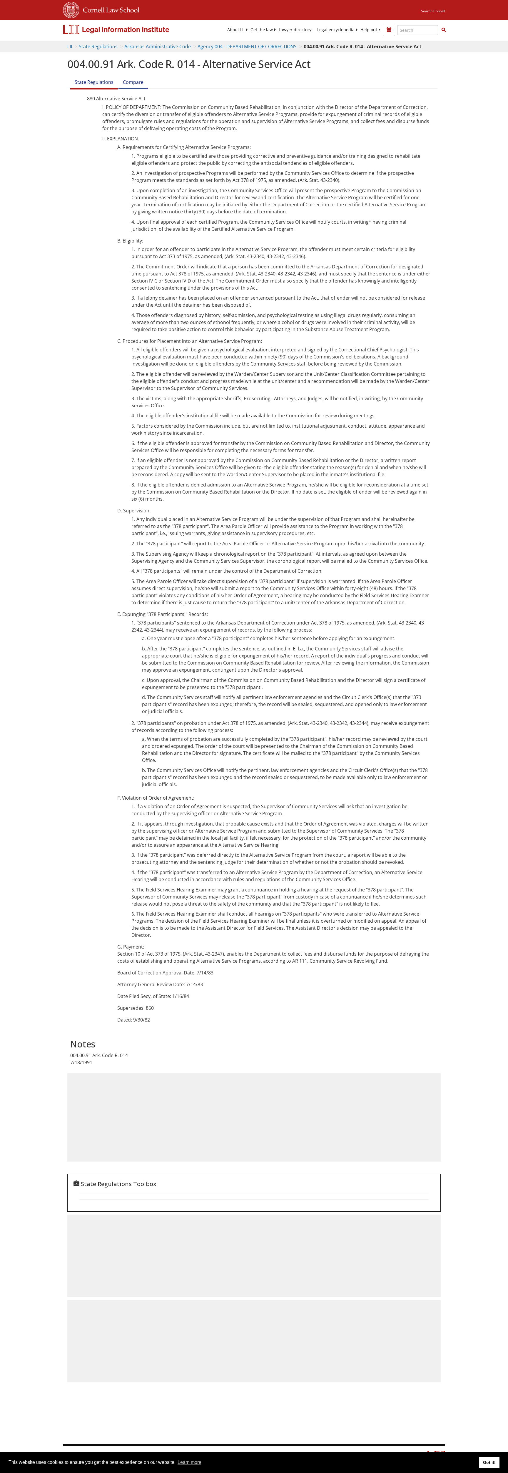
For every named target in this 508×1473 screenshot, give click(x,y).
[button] (444, 30)
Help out (368, 29)
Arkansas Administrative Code (157, 46)
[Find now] (443, 30)
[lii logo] (129, 29)
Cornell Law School (109, 9)
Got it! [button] (489, 1462)
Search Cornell (433, 11)
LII (69, 46)
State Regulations (98, 46)
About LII (236, 29)
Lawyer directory (295, 29)
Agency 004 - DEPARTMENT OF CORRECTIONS (247, 46)
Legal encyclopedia (336, 29)
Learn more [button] (189, 1462)
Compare (133, 82)
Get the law (261, 29)
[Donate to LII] (389, 30)
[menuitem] (236, 30)
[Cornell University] (71, 9)
